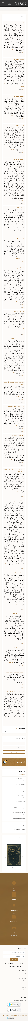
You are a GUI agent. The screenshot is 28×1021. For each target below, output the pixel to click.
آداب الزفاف (23, 790)
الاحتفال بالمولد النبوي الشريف (19, 795)
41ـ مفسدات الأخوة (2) (18, 614)
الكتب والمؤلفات (23, 992)
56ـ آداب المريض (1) (19, 125)
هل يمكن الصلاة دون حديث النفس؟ (18, 812)
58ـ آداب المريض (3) (19, 59)
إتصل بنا (25, 994)
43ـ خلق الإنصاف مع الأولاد (17, 501)
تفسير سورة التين (22, 823)
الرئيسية (25, 9)
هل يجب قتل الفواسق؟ (20, 801)
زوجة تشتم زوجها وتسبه (20, 784)
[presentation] (5, 856)
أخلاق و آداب (20, 9)
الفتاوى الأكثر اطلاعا (22, 985)
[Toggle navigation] (3, 3)
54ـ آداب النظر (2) (19, 207)
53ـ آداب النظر (20, 239)
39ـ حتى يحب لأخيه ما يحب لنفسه (15, 672)
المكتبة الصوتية (23, 989)
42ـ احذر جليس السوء (18, 573)
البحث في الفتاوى (14, 752)
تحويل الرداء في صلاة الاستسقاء (19, 818)
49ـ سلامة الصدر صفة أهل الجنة (16, 339)
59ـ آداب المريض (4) (19, 23)
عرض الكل (23, 840)
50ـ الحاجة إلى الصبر (19, 311)
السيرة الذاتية (24, 976)
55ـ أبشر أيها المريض (19, 159)
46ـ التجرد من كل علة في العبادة (15, 406)
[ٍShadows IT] (10, 1018)
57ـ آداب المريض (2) (19, 96)
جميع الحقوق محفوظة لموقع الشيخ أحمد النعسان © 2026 (14, 1016)
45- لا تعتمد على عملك (18, 435)
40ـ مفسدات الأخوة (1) (18, 648)
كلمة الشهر (24, 987)
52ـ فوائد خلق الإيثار (19, 268)
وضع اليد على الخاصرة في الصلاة (19, 829)
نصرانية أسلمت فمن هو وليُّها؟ (19, 807)
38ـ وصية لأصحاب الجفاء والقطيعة (15, 692)
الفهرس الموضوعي (22, 774)
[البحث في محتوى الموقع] (9, 3)
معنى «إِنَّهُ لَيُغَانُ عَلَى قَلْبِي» (20, 778)
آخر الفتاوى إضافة (23, 982)
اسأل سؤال (24, 980)
